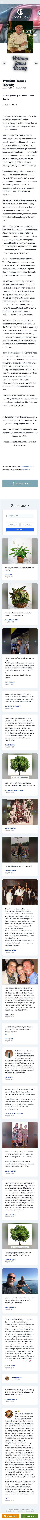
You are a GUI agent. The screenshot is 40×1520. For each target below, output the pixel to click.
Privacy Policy (14, 1511)
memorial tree (27, 466)
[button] (20, 551)
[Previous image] (4, 641)
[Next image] (35, 641)
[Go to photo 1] (19, 653)
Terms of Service (25, 1511)
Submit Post (20, 529)
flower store (25, 469)
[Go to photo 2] (20, 653)
